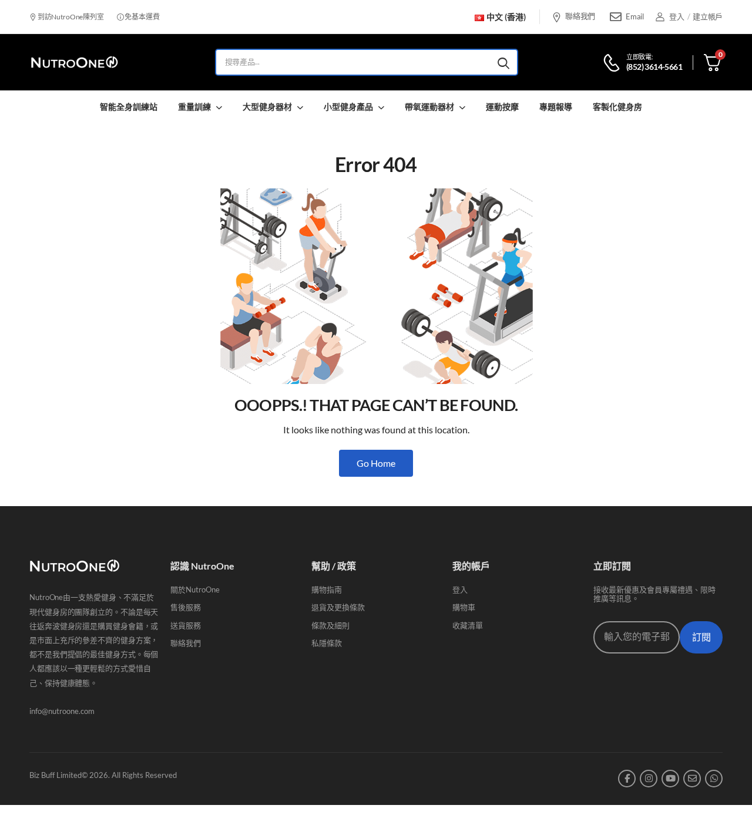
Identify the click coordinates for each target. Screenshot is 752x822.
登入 (460, 589)
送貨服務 (185, 625)
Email (634, 16)
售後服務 (185, 607)
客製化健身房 (617, 107)
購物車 (463, 607)
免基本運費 (141, 16)
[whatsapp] (714, 778)
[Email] (616, 17)
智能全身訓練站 (128, 107)
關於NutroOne (195, 589)
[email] (692, 778)
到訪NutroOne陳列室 (70, 16)
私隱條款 (326, 643)
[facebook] (627, 778)
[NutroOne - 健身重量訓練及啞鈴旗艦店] (74, 62)
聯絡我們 (580, 16)
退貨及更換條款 (338, 607)
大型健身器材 (267, 107)
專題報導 (555, 107)
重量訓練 (194, 107)
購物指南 (326, 589)
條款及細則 (330, 625)
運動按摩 (502, 107)
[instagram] (648, 778)
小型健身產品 (348, 107)
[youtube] (670, 778)
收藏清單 (467, 625)
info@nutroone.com (62, 711)
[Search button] (503, 62)
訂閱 (701, 637)
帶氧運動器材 (429, 107)
